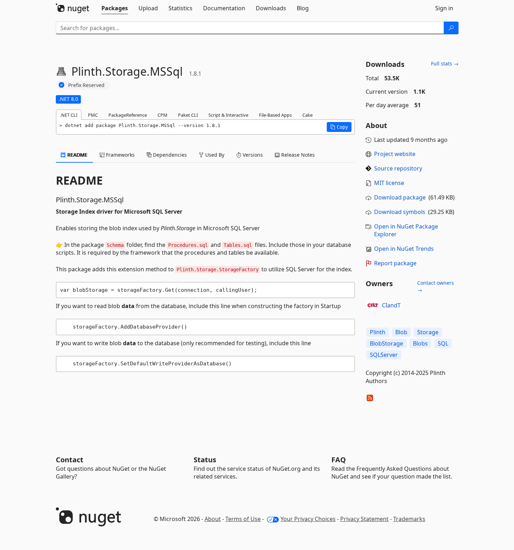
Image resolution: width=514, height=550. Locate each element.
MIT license (389, 183)
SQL (443, 343)
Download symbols (399, 212)
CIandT (391, 305)
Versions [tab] (252, 154)
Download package (400, 197)
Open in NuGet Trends (404, 249)
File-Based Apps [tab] (275, 115)
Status (205, 459)
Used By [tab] (214, 154)
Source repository (398, 168)
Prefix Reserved (86, 85)
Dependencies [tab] (169, 154)
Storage (427, 332)
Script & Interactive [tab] (228, 115)
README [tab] (77, 154)
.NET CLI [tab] (68, 115)
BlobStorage (386, 343)
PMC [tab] (93, 115)
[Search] (451, 28)
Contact (69, 459)
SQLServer (384, 355)
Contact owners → (435, 286)
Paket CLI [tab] (188, 115)
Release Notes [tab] (297, 154)
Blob (401, 332)
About (213, 519)
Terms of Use (243, 519)
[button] (339, 127)
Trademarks (409, 519)
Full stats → (445, 63)
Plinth (377, 332)
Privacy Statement (364, 519)
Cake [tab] (307, 115)
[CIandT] (372, 305)
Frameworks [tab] (120, 154)
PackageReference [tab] (127, 115)
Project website (394, 154)
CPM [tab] (162, 115)
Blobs (420, 343)
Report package (395, 263)
